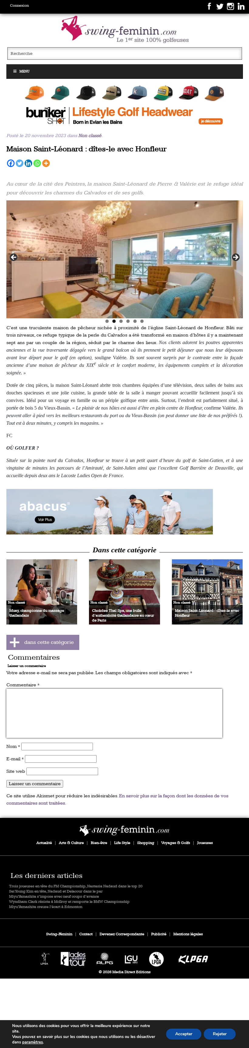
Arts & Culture (71, 843)
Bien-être (99, 843)
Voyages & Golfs (175, 843)
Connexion (19, 5)
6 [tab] (142, 321)
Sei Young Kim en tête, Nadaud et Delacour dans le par (56, 891)
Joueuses (205, 843)
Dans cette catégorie (124, 550)
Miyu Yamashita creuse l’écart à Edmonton (45, 907)
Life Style (122, 843)
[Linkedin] (28, 163)
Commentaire (22, 685)
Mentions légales (188, 934)
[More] (46, 163)
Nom (13, 746)
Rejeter (220, 1034)
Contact (86, 934)
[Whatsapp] (37, 163)
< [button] (14, 257)
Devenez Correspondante (122, 934)
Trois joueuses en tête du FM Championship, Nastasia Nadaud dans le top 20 (75, 886)
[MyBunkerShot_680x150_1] (124, 104)
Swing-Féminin (59, 934)
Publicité (158, 934)
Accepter (183, 1034)
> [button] (235, 257)
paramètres (32, 1042)
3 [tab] (121, 321)
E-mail (15, 759)
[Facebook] (11, 163)
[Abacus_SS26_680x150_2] (124, 511)
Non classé (89, 136)
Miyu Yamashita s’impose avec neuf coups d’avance (54, 896)
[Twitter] (19, 163)
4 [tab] (128, 321)
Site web (15, 771)
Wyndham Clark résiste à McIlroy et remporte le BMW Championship (69, 901)
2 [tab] (114, 321)
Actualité (44, 843)
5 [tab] (135, 321)
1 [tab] (107, 321)
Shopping (145, 843)
